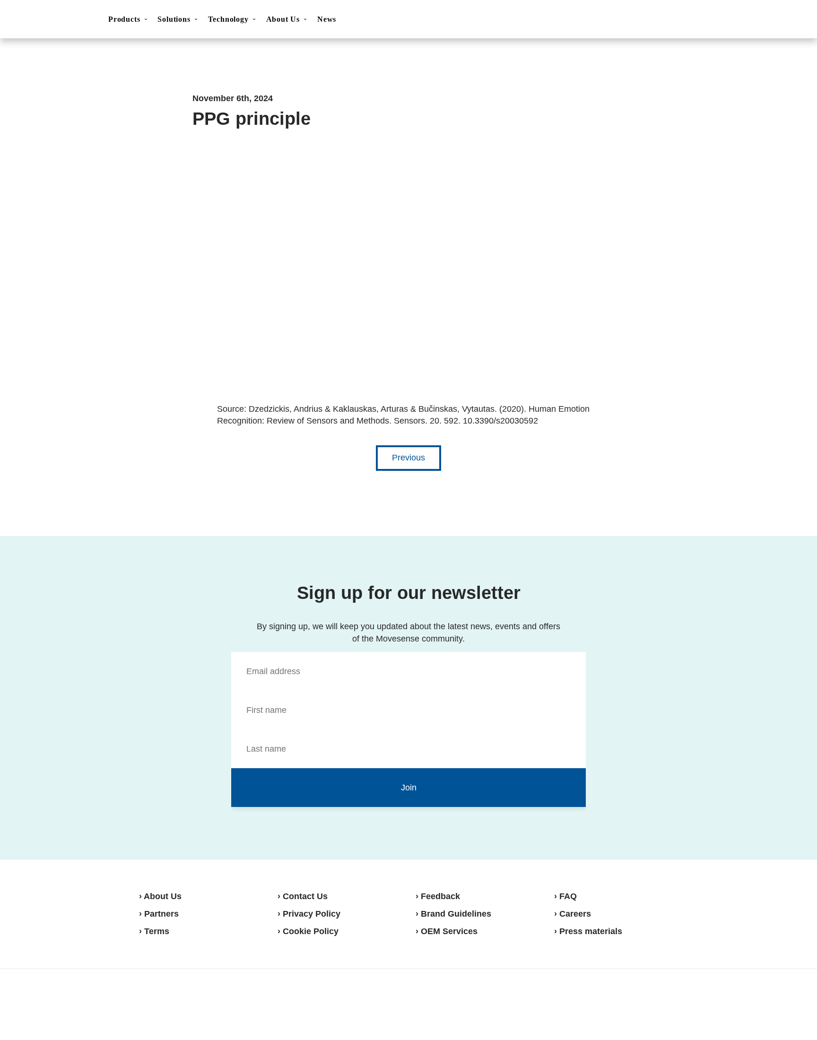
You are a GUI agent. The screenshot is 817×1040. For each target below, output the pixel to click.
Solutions (173, 19)
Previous (408, 457)
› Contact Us (303, 896)
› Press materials (588, 931)
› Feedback (438, 896)
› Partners (159, 914)
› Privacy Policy (309, 914)
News (326, 19)
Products (124, 19)
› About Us (160, 896)
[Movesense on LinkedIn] (667, 1004)
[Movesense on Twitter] (643, 1004)
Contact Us (728, 20)
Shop (775, 19)
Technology (228, 19)
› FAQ (565, 896)
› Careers (572, 914)
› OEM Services (447, 931)
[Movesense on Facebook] (620, 1004)
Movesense (186, 1003)
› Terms (154, 931)
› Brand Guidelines (453, 914)
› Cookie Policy (308, 931)
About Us (283, 19)
